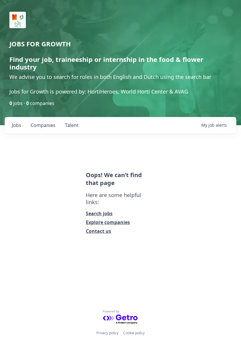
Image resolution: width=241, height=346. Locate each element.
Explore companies (108, 222)
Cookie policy (134, 332)
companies (43, 125)
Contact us (98, 231)
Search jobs (99, 213)
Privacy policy (107, 332)
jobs (16, 125)
